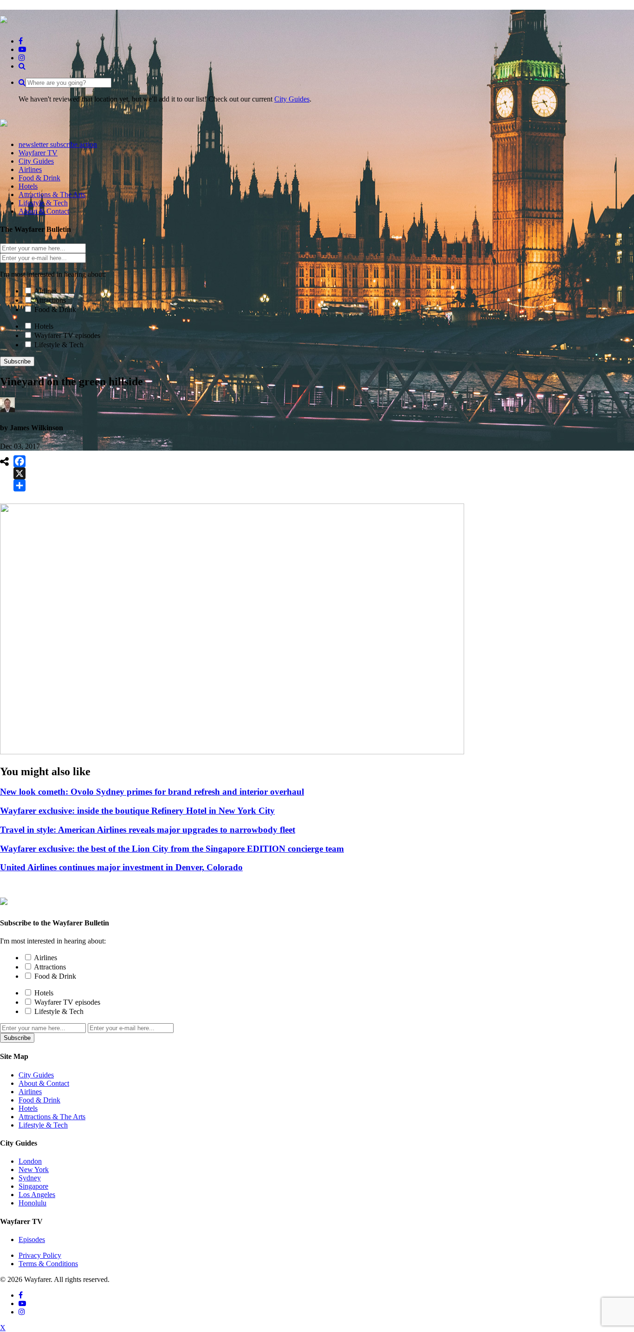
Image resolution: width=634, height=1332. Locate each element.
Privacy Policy (40, 1255)
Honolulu (32, 1203)
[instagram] (22, 58)
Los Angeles (37, 1194)
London (30, 1161)
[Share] (19, 485)
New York (34, 1169)
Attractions (50, 300)
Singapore (33, 1186)
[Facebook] (19, 461)
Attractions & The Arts (52, 1117)
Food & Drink (55, 309)
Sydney (30, 1178)
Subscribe (17, 361)
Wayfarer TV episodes (67, 335)
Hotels (43, 326)
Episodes (32, 1239)
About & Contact (44, 1083)
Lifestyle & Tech (59, 345)
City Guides (292, 99)
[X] (19, 473)
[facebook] (21, 41)
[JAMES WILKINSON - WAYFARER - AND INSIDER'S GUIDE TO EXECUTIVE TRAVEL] (3, 18)
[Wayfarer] (3, 900)
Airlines (45, 291)
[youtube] (22, 49)
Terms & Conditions (48, 1264)
